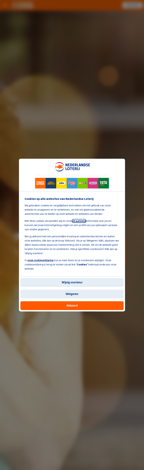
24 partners (79, 221)
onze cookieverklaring (40, 260)
